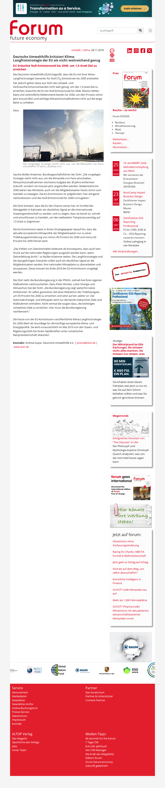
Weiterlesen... (121, 139)
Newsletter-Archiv (22, 704)
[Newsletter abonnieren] (112, 60)
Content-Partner (95, 700)
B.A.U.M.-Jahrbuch (96, 746)
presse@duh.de (86, 343)
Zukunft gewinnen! (97, 766)
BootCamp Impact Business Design (134, 194)
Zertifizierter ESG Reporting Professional (133, 222)
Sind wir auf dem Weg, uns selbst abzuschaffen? (128, 571)
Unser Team (19, 750)
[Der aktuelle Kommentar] (131, 272)
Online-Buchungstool (24, 708)
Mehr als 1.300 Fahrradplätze (130, 600)
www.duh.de (21, 347)
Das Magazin (19, 738)
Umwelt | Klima (80, 50)
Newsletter (18, 700)
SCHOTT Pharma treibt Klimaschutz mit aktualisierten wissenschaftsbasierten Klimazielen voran (131, 612)
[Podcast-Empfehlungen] (112, 55)
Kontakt (17, 724)
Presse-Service (20, 712)
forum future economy (99, 762)
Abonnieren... (121, 147)
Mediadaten (19, 696)
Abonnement (20, 692)
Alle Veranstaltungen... (126, 251)
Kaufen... (118, 143)
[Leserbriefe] (112, 50)
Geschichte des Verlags (25, 742)
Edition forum (94, 758)
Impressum (19, 719)
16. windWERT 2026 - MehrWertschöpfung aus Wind (135, 167)
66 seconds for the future (101, 738)
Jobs (14, 746)
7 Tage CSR (92, 742)
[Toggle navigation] (150, 30)
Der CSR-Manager (96, 750)
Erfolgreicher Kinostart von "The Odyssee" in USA (129, 440)
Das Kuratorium (95, 692)
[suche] (140, 31)
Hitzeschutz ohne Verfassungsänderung (126, 543)
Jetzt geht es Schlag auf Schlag (130, 562)
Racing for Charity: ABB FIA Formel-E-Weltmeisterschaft (129, 554)
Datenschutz (19, 716)
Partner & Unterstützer (99, 696)
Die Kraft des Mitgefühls (100, 754)
